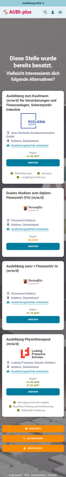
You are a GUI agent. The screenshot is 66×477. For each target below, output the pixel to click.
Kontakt (52, 475)
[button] (60, 12)
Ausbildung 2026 (32, 3)
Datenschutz (38, 475)
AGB (26, 475)
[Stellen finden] (45, 12)
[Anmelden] (53, 12)
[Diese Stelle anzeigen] (33, 120)
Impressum (15, 475)
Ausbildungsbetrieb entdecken (30, 145)
